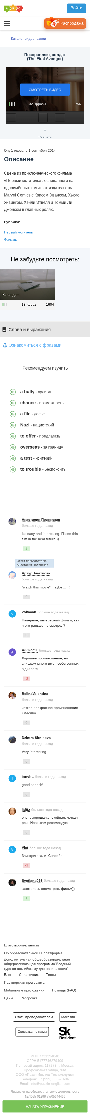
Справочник (28, 975)
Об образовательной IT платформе (33, 953)
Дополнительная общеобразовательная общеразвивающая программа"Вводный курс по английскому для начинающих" (37, 963)
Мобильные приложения (24, 990)
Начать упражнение (45, 1107)
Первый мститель (18, 232)
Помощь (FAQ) (64, 990)
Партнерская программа (24, 982)
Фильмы (11, 239)
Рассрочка (29, 998)
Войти (76, 8)
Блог (8, 975)
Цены (8, 998)
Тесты (51, 975)
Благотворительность (21, 945)
